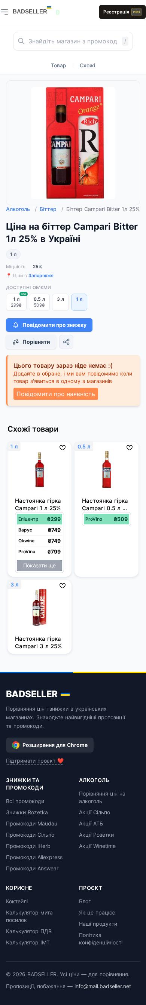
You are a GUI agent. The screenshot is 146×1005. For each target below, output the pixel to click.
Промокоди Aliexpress (34, 857)
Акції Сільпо (94, 812)
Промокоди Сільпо (30, 834)
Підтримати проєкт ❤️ (35, 760)
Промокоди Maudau (31, 823)
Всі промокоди (25, 801)
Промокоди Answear (32, 868)
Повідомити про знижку (54, 325)
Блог (85, 901)
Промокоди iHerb (28, 846)
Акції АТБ (91, 823)
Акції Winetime (97, 846)
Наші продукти (98, 923)
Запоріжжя (41, 275)
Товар (58, 65)
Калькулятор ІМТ (28, 942)
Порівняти (36, 341)
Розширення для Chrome (55, 745)
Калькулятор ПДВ (29, 931)
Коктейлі (17, 901)
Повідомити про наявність (55, 394)
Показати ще (39, 565)
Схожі (87, 65)
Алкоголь (21, 209)
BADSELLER (32, 694)
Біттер (51, 209)
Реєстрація (121, 12)
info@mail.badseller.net (102, 986)
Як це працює (97, 912)
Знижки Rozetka (27, 812)
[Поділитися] (66, 342)
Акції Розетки (96, 834)
